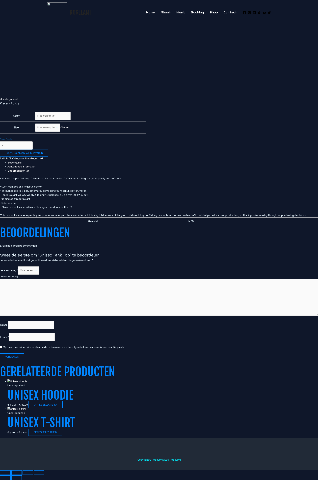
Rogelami (80, 12)
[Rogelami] (57, 12)
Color (16, 115)
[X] (269, 12)
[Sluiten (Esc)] (39, 472)
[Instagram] (249, 12)
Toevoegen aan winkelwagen (24, 153)
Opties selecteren (45, 404)
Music (180, 12)
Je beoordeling (9, 276)
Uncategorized (9, 99)
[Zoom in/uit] (5, 472)
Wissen (64, 127)
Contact (230, 12)
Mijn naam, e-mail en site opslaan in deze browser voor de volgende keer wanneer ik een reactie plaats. (64, 347)
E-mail (4, 337)
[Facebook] (244, 12)
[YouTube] (264, 12)
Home (150, 12)
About (166, 12)
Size (16, 127)
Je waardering (9, 270)
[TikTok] (259, 12)
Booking (197, 12)
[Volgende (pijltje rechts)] (16, 477)
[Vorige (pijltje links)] (5, 477)
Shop (214, 12)
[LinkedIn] (254, 12)
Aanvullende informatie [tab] (21, 166)
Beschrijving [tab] (14, 162)
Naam (4, 324)
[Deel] (28, 472)
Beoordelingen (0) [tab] (18, 170)
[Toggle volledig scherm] (16, 472)
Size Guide (6, 139)
